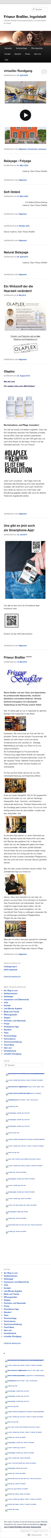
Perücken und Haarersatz (15, 1020)
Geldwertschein (10, 993)
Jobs (6, 59)
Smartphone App (11, 1026)
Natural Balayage (16, 252)
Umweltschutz (10, 1050)
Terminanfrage (21, 48)
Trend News (9, 1044)
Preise (27, 54)
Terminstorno (10, 1038)
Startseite (8, 48)
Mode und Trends (11, 1011)
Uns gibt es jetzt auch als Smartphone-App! (19, 527)
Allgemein (23, 149)
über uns (37, 54)
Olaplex (9, 371)
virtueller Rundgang (18, 70)
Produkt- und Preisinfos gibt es (25, 336)
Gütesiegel (8, 996)
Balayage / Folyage (17, 161)
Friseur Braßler (12, 977)
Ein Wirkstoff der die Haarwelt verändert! (18, 288)
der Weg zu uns (11, 990)
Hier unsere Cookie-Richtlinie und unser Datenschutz (25, 1525)
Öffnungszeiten (37, 48)
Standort (17, 54)
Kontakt (7, 54)
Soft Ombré (12, 192)
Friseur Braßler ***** (18, 657)
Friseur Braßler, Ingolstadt (25, 16)
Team (6, 1032)
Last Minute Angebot (13, 1008)
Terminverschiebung (13, 1041)
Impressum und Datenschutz (16, 999)
